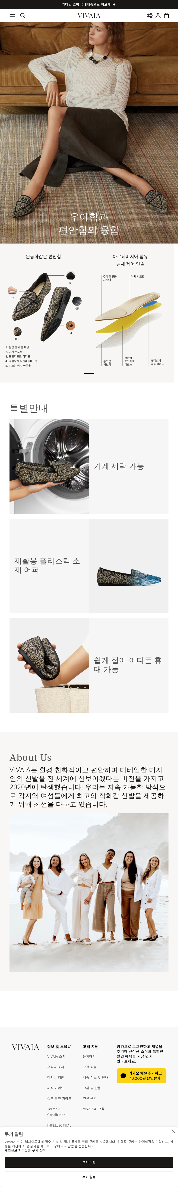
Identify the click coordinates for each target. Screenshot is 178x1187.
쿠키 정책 (39, 1150)
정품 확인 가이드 (59, 1098)
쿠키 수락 (89, 1163)
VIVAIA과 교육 (93, 1109)
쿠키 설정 (89, 1177)
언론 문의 (90, 1098)
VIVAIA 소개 (56, 1056)
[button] (12, 15)
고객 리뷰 (90, 1067)
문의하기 (89, 1056)
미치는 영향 (55, 1078)
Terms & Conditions (56, 1112)
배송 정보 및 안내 (95, 1078)
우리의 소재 (55, 1067)
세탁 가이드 (55, 1088)
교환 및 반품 (92, 1088)
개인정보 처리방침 (18, 1150)
